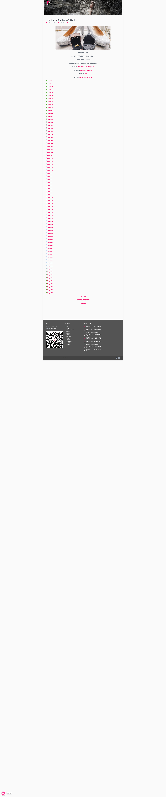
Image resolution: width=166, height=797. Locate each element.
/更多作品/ (83, 296)
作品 (76, 10)
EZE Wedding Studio (85, 77)
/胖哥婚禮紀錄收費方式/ (83, 300)
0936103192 (53, 328)
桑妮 (86, 73)
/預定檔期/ (83, 303)
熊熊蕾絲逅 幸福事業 (86, 70)
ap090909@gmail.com (54, 326)
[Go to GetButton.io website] (3, 795)
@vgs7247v (52, 329)
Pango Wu (91, 66)
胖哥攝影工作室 (82, 66)
